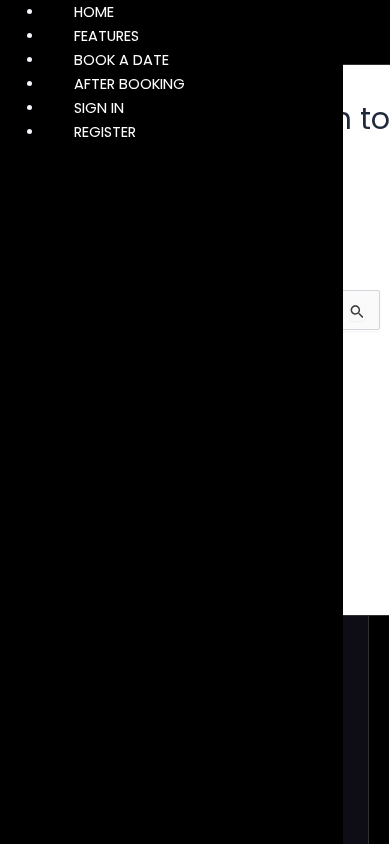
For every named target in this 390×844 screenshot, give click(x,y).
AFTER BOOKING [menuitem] (129, 84)
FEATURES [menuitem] (106, 36)
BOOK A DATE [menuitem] (121, 60)
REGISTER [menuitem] (105, 132)
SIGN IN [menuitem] (99, 108)
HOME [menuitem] (94, 12)
